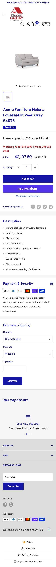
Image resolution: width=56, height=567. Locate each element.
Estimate (13, 380)
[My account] (28, 24)
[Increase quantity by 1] (35, 167)
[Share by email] (51, 207)
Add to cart (28, 178)
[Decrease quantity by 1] (18, 167)
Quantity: (8, 167)
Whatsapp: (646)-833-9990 (18, 146)
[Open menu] (4, 14)
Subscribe (13, 486)
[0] (34, 24)
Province (7, 346)
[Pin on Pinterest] (39, 207)
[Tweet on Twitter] (45, 207)
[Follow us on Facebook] (5, 504)
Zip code (8, 361)
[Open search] (22, 24)
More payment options (28, 196)
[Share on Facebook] (33, 207)
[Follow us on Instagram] (11, 504)
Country (7, 332)
